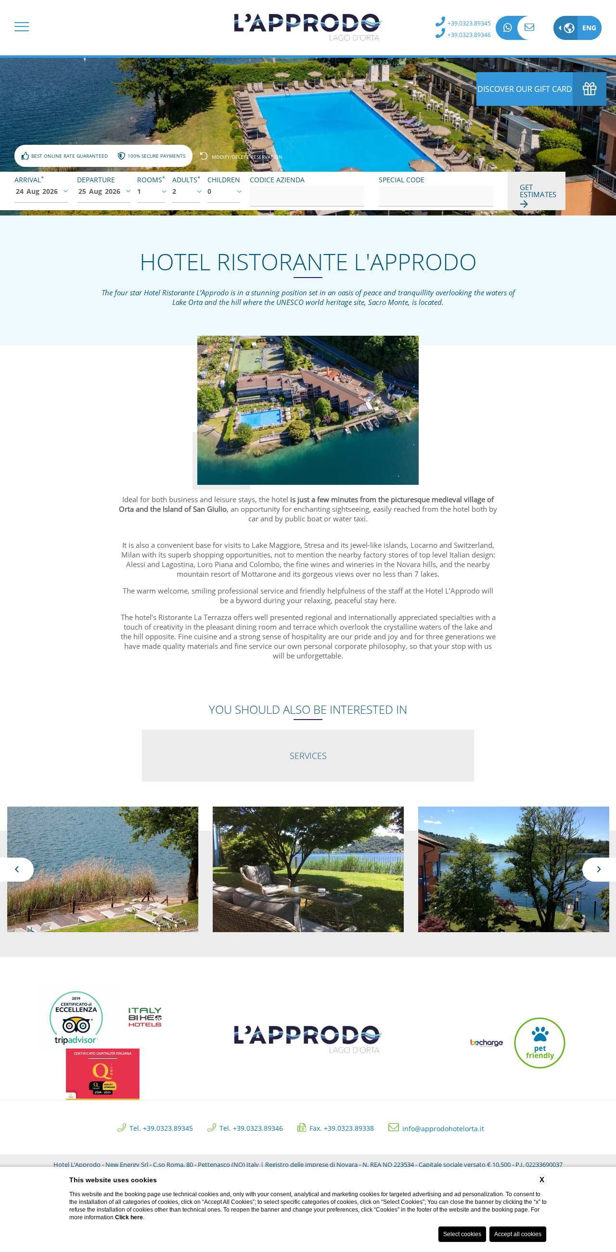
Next (599, 870)
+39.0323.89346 (469, 35)
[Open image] (102, 869)
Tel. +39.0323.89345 (161, 1128)
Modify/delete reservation (247, 156)
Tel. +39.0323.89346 (251, 1128)
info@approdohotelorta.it (529, 28)
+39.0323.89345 (469, 23)
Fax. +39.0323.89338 (341, 1128)
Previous (17, 870)
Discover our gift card (524, 89)
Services (308, 755)
